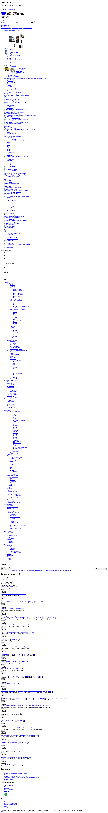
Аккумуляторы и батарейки (14, 411)
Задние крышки (11, 82)
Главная (3, 28)
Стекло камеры (11, 91)
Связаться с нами (8, 785)
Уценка (15, 322)
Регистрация (4, 26)
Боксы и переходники (13, 76)
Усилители (10, 236)
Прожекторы (10, 538)
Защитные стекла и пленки (14, 59)
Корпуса (9, 85)
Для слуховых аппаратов (20, 447)
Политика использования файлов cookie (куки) (16, 776)
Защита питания (11, 455)
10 (9, 764)
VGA (8, 149)
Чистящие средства (12, 492)
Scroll (2, 811)
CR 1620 (15, 427)
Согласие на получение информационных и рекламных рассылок (21, 777)
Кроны (15, 450)
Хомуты (9, 529)
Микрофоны (10, 487)
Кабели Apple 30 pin (18, 290)
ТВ (4, 229)
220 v (8, 142)
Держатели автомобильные (17, 54)
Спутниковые (10, 234)
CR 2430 (15, 438)
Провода (9, 204)
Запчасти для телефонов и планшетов (17, 350)
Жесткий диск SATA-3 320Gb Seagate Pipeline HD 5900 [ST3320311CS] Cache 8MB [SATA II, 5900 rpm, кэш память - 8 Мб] (33, 698)
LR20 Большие (17, 443)
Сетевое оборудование (13, 512)
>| (15, 764)
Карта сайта (7, 788)
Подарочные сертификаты (11, 803)
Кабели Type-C (17, 296)
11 (11, 764)
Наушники (10, 490)
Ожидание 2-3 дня (9, 263)
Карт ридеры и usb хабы (13, 475)
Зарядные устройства (12, 58)
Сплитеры (9, 207)
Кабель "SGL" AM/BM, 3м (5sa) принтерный (13, 608)
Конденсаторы (11, 508)
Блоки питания (17, 305)
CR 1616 (15, 426)
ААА (14, 418)
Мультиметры (10, 509)
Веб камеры (10, 454)
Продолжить (4, 579)
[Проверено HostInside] (6, 795)
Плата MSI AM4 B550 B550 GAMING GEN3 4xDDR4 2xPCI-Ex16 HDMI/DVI (22, 676)
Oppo (14, 364)
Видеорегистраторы (12, 535)
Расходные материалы (13, 56)
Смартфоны (10, 339)
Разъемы (9, 539)
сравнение (3, 592)
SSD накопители (20, 73)
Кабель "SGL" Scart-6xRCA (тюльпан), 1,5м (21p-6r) (15, 624)
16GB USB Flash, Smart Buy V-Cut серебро (12, 713)
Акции (6, 806)
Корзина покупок (16, 28)
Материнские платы (12, 387)
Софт (5, 179)
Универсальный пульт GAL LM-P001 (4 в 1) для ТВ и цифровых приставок (21, 727)
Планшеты (10, 337)
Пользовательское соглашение (12, 775)
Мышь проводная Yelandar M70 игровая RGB (13, 720)
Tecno (14, 369)
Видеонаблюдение (9, 214)
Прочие (9, 153)
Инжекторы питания (12, 239)
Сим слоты (10, 86)
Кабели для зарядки (15, 55)
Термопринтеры (11, 177)
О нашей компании (9, 772)
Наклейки (9, 165)
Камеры (9, 83)
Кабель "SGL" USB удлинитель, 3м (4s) (11, 639)
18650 (14, 416)
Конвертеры (10, 555)
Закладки (6, 791)
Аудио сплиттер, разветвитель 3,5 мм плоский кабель (15, 742)
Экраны (9, 408)
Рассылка (6, 807)
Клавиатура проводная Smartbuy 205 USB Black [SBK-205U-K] (18, 654)
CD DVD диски (20, 69)
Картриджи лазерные (12, 507)
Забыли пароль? (5, 25)
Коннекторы (10, 199)
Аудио (8, 150)
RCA (8, 146)
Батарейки (10, 132)
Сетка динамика (11, 89)
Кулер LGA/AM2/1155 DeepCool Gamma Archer (13, 594)
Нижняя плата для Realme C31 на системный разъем (15, 647)
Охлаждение (10, 388)
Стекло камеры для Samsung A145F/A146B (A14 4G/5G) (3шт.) (17, 632)
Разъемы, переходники (13, 558)
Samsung (15, 314)
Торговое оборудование (13, 494)
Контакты (3, 11)
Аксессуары (10, 283)
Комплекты (10, 162)
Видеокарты (10, 386)
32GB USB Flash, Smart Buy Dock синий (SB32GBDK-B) (16, 757)
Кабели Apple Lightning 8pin (20, 292)
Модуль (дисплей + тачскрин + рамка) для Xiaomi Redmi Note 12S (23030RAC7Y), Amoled (25, 705)
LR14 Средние (17, 441)
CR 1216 (15, 423)
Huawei (15, 312)
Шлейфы (9, 155)
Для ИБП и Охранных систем (21, 420)
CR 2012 (15, 431)
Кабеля (9, 554)
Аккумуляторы (11, 79)
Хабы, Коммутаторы (12, 212)
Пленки (15, 323)
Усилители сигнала (12, 210)
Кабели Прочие (17, 297)
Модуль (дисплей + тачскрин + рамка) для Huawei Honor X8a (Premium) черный (22, 601)
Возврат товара (8, 786)
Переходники (10, 61)
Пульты (9, 561)
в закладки (3, 591)
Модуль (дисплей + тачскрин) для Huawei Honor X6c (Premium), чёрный (20, 735)
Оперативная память (12, 394)
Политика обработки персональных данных (16, 773)
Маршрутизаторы (11, 200)
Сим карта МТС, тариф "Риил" (9, 586)
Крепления (10, 108)
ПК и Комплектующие (10, 93)
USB (8, 147)
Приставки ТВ (11, 559)
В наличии (7, 267)
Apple (14, 310)
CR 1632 (15, 430)
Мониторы (10, 488)
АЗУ (14, 307)
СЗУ (14, 303)
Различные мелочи (12, 491)
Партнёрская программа (10, 804)
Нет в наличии (8, 259)
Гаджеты (6, 32)
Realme (15, 313)
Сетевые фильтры (12, 139)
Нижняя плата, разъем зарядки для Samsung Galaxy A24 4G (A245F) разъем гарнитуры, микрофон (27, 691)
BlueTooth (12, 51)
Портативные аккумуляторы (21, 306)
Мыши (9, 163)
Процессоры (10, 384)
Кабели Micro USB (18, 293)
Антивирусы (10, 501)
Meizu (14, 363)
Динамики (10, 81)
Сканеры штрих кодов (13, 176)
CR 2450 (15, 440)
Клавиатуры (10, 159)
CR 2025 (15, 434)
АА (14, 417)
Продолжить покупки (101, 568)
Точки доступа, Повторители (15, 209)
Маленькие (16, 451)
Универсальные (17, 320)
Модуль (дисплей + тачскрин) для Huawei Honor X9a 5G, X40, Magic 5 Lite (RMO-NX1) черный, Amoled (29, 617)
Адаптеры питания (12, 237)
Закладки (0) (8, 28)
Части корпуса (11, 407)
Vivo (14, 316)
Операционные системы (13, 502)
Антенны (9, 197)
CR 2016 (15, 433)
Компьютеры (10, 396)
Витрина (11, 582)
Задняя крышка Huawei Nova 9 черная (11, 749)
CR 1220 (15, 424)
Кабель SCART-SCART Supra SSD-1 (10, 683)
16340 (14, 414)
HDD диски (19, 71)
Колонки (9, 485)
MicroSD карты (20, 72)
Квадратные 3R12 (18, 448)
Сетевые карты (11, 206)
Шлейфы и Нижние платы (14, 92)
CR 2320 (15, 437)
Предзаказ (6, 272)
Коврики (9, 160)
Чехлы (8, 64)
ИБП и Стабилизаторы (13, 138)
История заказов (8, 789)
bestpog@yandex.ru (10, 9)
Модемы (9, 202)
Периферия (7, 126)
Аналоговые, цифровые (13, 233)
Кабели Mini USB (18, 295)
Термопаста (10, 106)
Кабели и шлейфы (12, 460)
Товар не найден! (67, 570)
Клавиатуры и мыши (12, 477)
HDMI (8, 145)
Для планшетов (17, 373)
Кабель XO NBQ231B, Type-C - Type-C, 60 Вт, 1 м (14, 661)
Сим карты (10, 62)
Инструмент (10, 505)
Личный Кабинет (8, 779)
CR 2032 (15, 435)
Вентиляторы (10, 105)
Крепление (10, 542)
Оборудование (8, 186)
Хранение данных (12, 340)
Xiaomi (15, 317)
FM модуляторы (14, 52)
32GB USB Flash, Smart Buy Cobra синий (12, 669)
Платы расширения (12, 397)
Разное (9, 500)
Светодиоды (10, 511)
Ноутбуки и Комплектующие (11, 113)
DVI (8, 143)
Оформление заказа (26, 28)
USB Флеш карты (11, 75)
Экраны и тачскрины (12, 88)
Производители (8, 801)
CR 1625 (15, 428)
